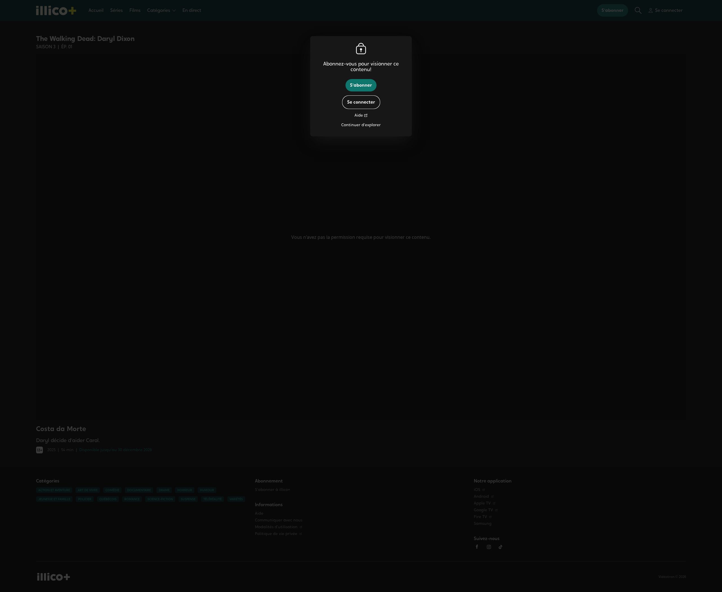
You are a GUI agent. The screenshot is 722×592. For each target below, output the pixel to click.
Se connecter (361, 102)
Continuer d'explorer (361, 125)
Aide (359, 115)
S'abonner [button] (361, 85)
